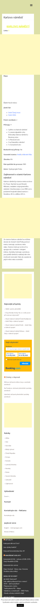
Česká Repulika (10, 453)
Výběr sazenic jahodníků (13, 309)
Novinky (8, 468)
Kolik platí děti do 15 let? (12, 543)
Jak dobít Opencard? (10, 579)
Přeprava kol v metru (10, 586)
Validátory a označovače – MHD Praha (16, 591)
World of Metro (9, 532)
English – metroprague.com (13, 528)
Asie (7, 442)
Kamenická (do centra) (11, 565)
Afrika (7, 438)
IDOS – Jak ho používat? (12, 584)
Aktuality (9, 540)
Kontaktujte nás (9, 515)
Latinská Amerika (11, 465)
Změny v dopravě (13, 377)
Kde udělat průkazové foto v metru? (15, 581)
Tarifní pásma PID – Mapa (12, 588)
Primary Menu (31, 5)
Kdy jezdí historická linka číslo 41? (14, 551)
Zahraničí (8, 480)
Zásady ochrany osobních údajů (14, 593)
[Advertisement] (20, 54)
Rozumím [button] (20, 605)
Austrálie (8, 446)
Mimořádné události (13, 555)
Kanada (8, 461)
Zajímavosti (9, 484)
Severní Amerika (11, 476)
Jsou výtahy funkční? (10, 547)
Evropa (8, 457)
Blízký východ (10, 449)
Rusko (7, 472)
